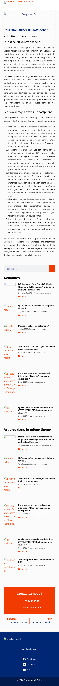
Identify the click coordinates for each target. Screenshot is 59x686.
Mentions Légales (29, 649)
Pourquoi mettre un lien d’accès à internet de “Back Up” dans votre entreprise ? (34, 376)
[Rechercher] (52, 268)
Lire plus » (22, 449)
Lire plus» (22, 296)
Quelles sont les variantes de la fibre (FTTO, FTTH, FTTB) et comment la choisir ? (35, 410)
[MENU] (54, 4)
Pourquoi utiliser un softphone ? (33, 326)
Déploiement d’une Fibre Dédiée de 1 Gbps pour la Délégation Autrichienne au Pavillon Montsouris (36, 287)
